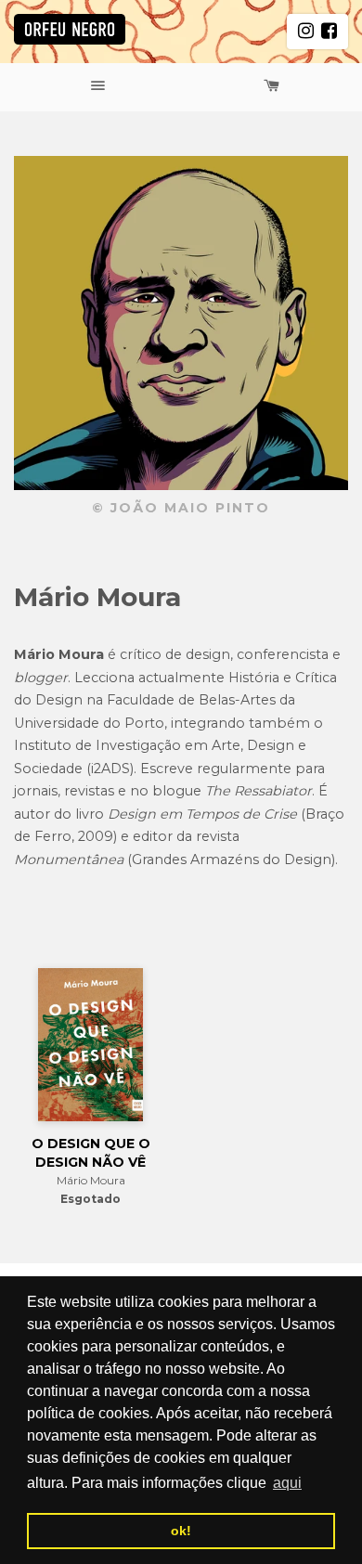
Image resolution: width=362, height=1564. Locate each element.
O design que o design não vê (91, 1152)
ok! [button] (181, 1530)
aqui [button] (287, 1483)
